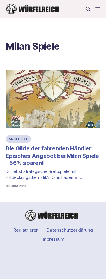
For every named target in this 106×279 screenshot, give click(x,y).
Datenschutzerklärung (70, 230)
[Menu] (97, 9)
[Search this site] (88, 9)
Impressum (53, 239)
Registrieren (26, 230)
